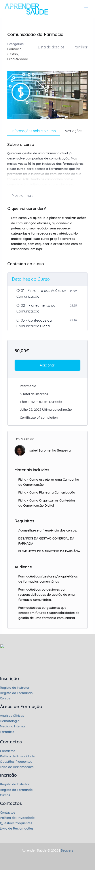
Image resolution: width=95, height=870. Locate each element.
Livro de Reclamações (17, 767)
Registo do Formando (16, 693)
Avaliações (73, 131)
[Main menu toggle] (86, 8)
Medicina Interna (12, 726)
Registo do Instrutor (15, 687)
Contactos (7, 751)
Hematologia (9, 721)
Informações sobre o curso (34, 131)
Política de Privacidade (17, 756)
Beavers (66, 850)
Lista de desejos (51, 47)
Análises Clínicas (12, 715)
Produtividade (17, 59)
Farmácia (14, 49)
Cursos (5, 698)
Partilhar (80, 47)
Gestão (12, 54)
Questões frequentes (16, 761)
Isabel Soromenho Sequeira (50, 450)
